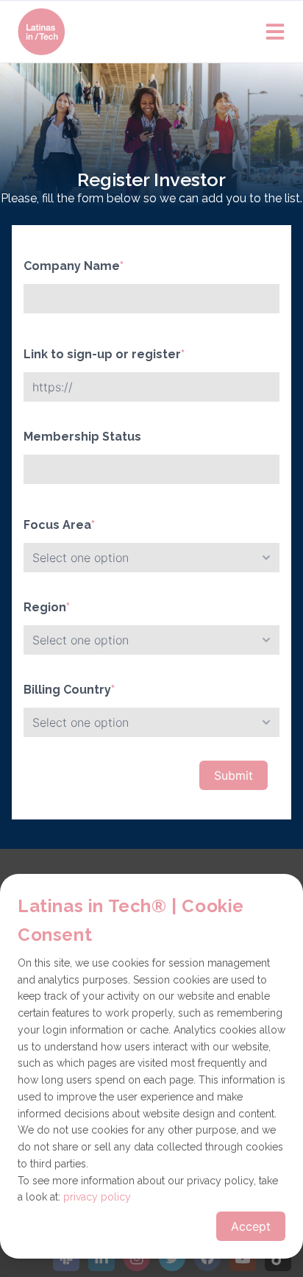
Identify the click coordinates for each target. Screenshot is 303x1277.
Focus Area (59, 525)
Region (47, 607)
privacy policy (97, 1197)
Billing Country (69, 690)
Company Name (74, 266)
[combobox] (151, 557)
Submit (233, 775)
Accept (251, 1226)
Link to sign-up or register (104, 354)
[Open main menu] (275, 31)
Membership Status (82, 437)
